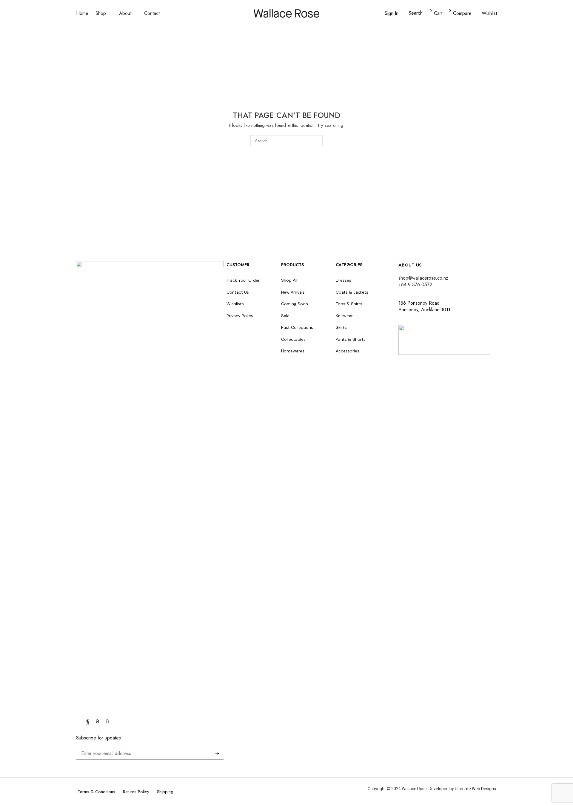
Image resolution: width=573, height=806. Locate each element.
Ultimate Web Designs (475, 788)
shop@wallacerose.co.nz (423, 278)
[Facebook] (88, 721)
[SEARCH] (317, 140)
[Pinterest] (107, 721)
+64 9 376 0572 (415, 284)
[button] (387, 13)
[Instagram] (97, 721)
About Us (410, 265)
